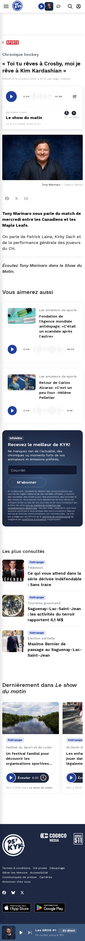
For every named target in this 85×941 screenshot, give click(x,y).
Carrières (45, 877)
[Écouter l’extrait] (11, 96)
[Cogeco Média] (53, 840)
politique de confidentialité (56, 516)
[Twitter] (16, 198)
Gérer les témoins (14, 872)
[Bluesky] (13, 892)
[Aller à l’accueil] (17, 9)
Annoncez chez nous (16, 881)
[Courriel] (26, 198)
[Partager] (74, 96)
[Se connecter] (78, 6)
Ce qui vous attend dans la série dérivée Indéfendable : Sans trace (55, 579)
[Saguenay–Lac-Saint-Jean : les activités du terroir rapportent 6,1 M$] (13, 606)
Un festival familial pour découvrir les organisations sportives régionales (27, 758)
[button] (20, 932)
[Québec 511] (78, 843)
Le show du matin (24, 117)
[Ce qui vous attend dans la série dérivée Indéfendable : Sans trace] (13, 570)
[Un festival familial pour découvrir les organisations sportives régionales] (30, 718)
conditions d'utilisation (34, 519)
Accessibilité (39, 872)
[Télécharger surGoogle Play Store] (49, 908)
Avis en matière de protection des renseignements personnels (34, 506)
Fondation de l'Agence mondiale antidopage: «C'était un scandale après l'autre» (57, 326)
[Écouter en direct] (41, 6)
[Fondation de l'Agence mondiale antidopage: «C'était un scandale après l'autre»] (22, 316)
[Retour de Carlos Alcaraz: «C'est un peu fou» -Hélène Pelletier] (22, 382)
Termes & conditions (16, 868)
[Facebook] (7, 198)
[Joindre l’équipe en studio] (58, 6)
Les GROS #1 (45, 930)
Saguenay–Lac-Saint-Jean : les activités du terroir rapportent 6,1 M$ (54, 614)
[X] (22, 892)
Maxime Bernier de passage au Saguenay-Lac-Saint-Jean (55, 649)
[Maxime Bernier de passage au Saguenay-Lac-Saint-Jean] (13, 641)
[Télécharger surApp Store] (16, 908)
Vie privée (40, 868)
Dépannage (57, 868)
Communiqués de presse (19, 877)
